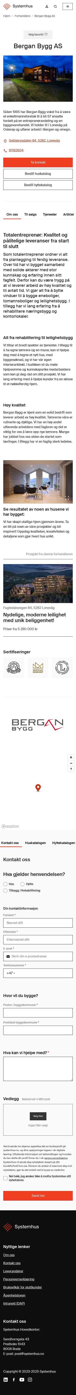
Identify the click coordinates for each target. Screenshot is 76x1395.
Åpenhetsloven (14, 1295)
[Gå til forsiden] (18, 6)
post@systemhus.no (29, 1354)
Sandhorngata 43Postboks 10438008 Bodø (16, 1344)
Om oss (9, 1255)
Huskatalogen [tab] (35, 843)
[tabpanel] (38, 1029)
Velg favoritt (36, 34)
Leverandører (13, 1271)
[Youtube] (21, 1379)
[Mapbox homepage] (10, 826)
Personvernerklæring (18, 1279)
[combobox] (57, 6)
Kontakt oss (11, 1263)
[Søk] (55, 6)
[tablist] (38, 843)
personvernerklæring (55, 1158)
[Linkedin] (5, 1379)
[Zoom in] (71, 757)
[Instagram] (30, 1379)
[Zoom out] (71, 763)
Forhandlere (22, 16)
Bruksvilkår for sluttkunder (22, 1287)
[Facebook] (13, 1379)
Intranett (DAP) (14, 1303)
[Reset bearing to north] (71, 769)
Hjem (6, 16)
